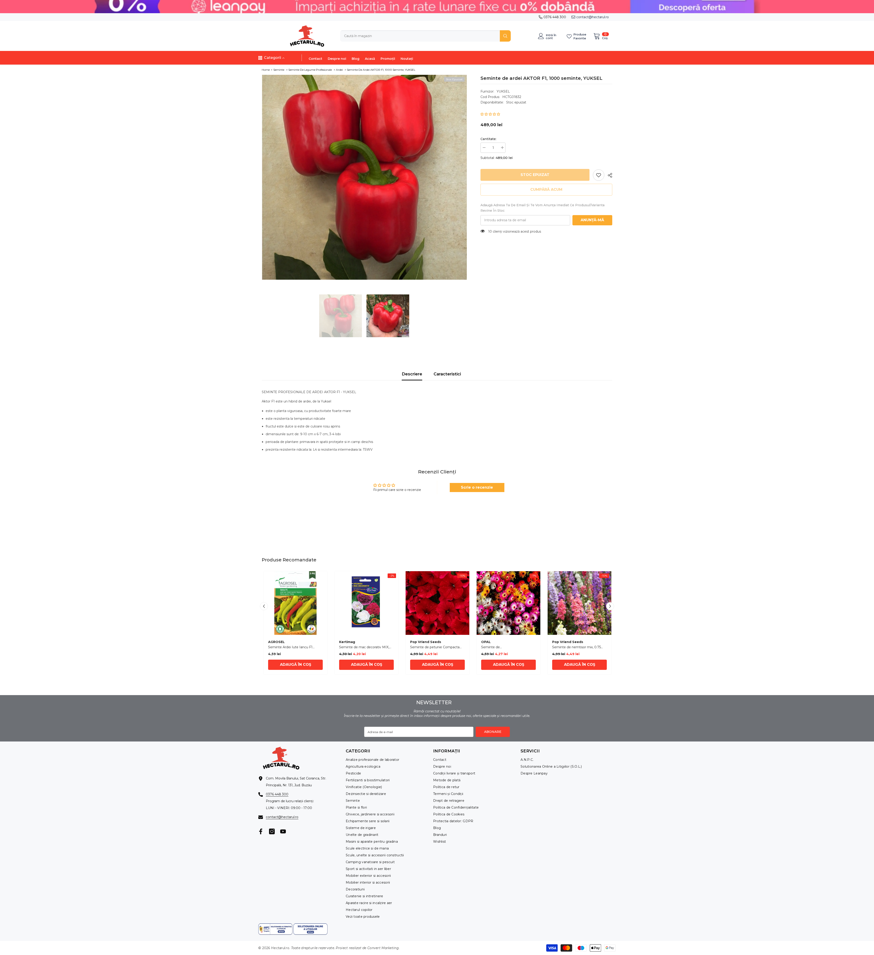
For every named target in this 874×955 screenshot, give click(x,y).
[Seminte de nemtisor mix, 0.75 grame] (579, 603)
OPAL (486, 642)
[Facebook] (260, 831)
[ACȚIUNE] (608, 175)
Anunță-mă (592, 220)
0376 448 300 (555, 17)
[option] (364, 177)
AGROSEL (276, 642)
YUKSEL (503, 91)
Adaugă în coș (295, 664)
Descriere (412, 374)
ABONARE (492, 732)
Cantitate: (488, 139)
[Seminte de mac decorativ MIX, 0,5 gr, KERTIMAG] (366, 603)
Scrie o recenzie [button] (477, 487)
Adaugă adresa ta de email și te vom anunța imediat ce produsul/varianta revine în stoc (542, 208)
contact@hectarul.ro (592, 17)
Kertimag (347, 642)
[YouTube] (283, 831)
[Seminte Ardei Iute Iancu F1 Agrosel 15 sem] (295, 603)
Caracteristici (447, 374)
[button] (490, 114)
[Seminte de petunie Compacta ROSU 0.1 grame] (437, 603)
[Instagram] (272, 831)
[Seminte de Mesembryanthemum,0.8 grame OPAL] (508, 603)
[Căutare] (425, 36)
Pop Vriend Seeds (425, 642)
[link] (598, 175)
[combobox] (420, 36)
